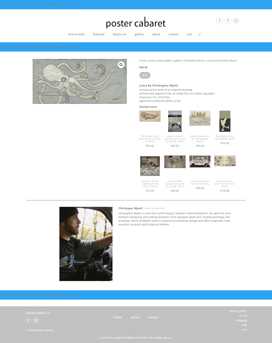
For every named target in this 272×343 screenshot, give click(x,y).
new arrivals (76, 34)
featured (98, 34)
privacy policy (238, 311)
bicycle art (119, 34)
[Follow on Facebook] (219, 20)
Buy (144, 75)
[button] (121, 64)
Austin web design (150, 337)
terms (243, 315)
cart (189, 34)
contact (173, 34)
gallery (139, 34)
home (117, 317)
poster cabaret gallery (160, 60)
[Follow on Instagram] (236, 20)
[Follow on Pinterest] (227, 20)
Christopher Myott (193, 60)
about (156, 34)
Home (142, 60)
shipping (241, 320)
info (244, 325)
